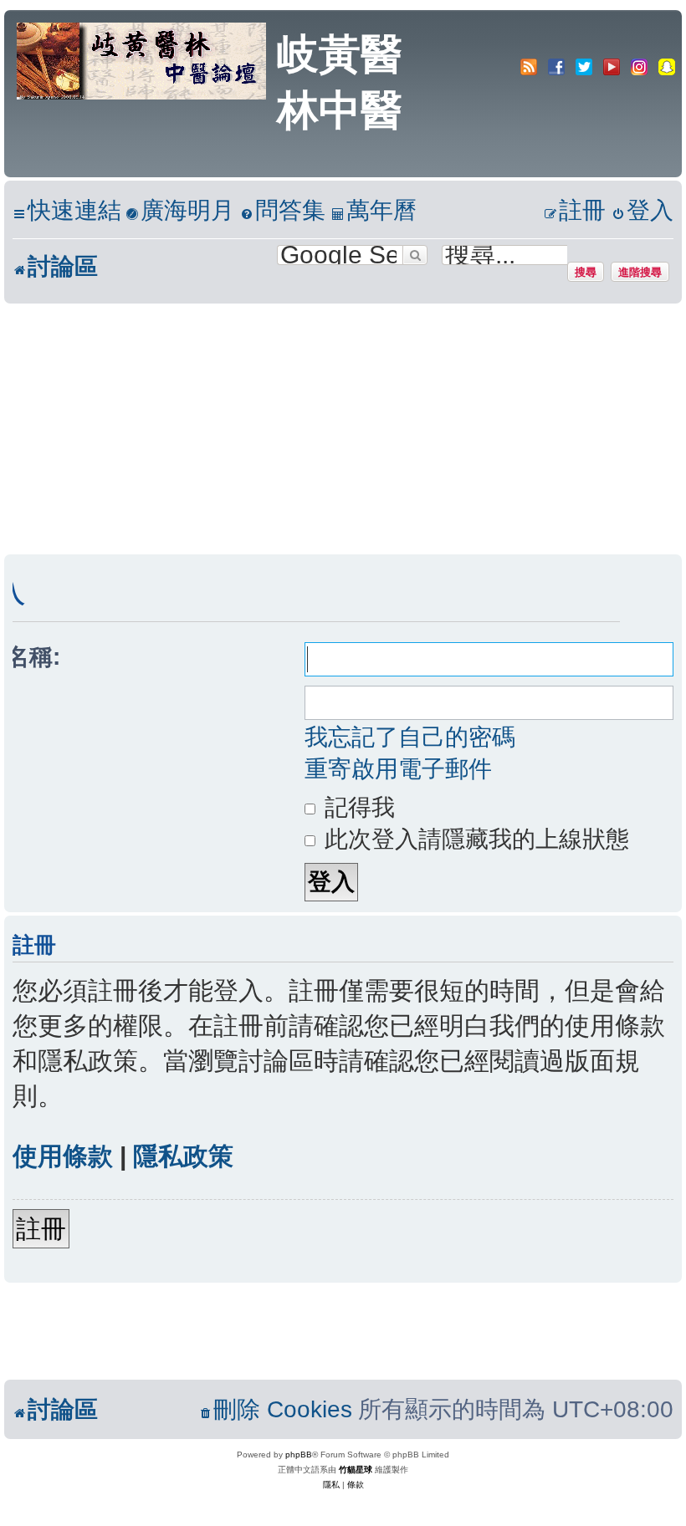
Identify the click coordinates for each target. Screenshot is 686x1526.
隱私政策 (183, 1156)
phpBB (298, 1454)
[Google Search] (414, 255)
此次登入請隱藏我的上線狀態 (473, 839)
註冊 (41, 1229)
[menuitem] (179, 211)
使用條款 (63, 1156)
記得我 (356, 807)
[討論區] (142, 59)
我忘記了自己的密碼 (410, 737)
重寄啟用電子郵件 (398, 769)
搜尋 (585, 271)
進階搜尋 (640, 271)
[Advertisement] (343, 429)
